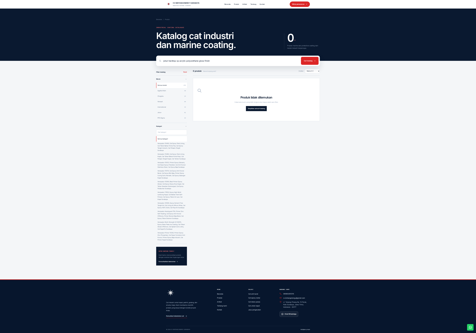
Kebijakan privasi (305, 329)
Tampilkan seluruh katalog (256, 108)
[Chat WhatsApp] (470, 327)
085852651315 (288, 294)
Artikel (244, 4)
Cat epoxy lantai (254, 298)
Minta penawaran (298, 4)
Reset (185, 72)
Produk (236, 4)
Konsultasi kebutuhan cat (175, 316)
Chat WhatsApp (290, 314)
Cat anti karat (253, 294)
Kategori (159, 126)
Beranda (227, 4)
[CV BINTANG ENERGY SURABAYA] (170, 293)
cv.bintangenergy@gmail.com (294, 298)
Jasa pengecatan (254, 310)
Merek (158, 79)
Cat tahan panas (254, 302)
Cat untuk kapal (254, 306)
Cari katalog (308, 61)
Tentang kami (222, 306)
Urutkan (301, 71)
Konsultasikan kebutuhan (167, 261)
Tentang (253, 4)
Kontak (262, 4)
